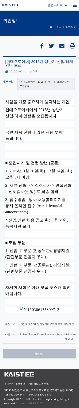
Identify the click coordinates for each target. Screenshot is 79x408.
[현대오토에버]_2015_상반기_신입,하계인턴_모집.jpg (45, 84)
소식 (59, 27)
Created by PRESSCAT (29, 403)
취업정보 (71, 27)
